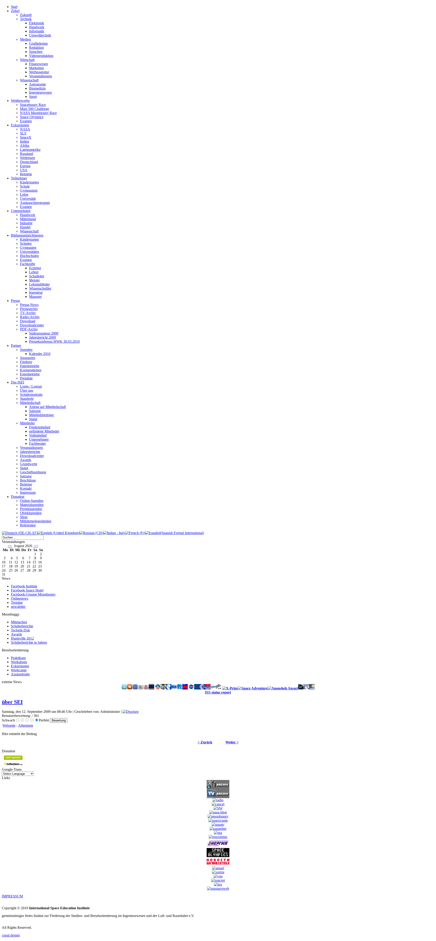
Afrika (24, 145)
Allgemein (25, 725)
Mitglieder (27, 423)
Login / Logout (31, 386)
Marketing (36, 68)
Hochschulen (29, 256)
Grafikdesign (38, 43)
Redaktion (36, 47)
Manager (35, 296)
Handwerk (36, 27)
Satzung (35, 411)
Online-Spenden (31, 501)
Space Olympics (31, 117)
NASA (25, 129)
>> (35, 546)
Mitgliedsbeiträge (41, 415)
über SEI (12, 702)
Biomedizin (37, 88)
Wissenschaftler (40, 288)
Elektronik (36, 23)
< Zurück (205, 742)
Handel (25, 227)
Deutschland (29, 162)
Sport (33, 96)
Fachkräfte (27, 264)
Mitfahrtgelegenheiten (35, 521)
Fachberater (37, 443)
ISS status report (218, 692)
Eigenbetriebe (30, 374)
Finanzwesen (38, 64)
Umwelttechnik (40, 35)
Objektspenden (31, 513)
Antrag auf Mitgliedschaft (47, 407)
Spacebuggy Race (33, 105)
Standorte (27, 399)
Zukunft (26, 15)
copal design (11, 935)
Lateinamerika (30, 150)
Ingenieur (36, 292)
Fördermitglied (39, 427)
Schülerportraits (31, 394)
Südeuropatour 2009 (43, 333)
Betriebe (26, 174)
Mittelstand (28, 219)
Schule (25, 186)
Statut (33, 419)
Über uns (26, 390)
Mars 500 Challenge (34, 109)
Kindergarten (29, 182)
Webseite (8, 725)
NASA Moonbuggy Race (38, 113)
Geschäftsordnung (33, 472)
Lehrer (34, 272)
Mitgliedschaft (30, 403)
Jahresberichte (30, 452)
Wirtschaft (27, 60)
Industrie (26, 223)
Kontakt (26, 488)
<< (10, 546)
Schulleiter (36, 276)
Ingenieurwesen (40, 92)
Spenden (26, 350)
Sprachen (35, 52)
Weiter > (232, 742)
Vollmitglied (38, 435)
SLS (23, 133)
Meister (34, 280)
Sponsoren (27, 358)
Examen (26, 121)
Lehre (24, 194)
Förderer (26, 362)
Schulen (26, 243)
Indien (24, 141)
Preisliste (26, 378)
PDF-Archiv (29, 329)
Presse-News (29, 305)
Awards (25, 460)
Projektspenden (31, 509)
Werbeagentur (39, 72)
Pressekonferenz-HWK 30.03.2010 (54, 341)
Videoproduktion (41, 56)
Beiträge (26, 484)
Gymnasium (28, 190)
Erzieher (35, 268)
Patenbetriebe (29, 366)
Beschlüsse (28, 480)
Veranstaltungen (40, 76)
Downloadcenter (32, 325)
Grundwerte (28, 464)
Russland (26, 154)
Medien (25, 39)
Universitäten (29, 252)
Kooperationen (30, 370)
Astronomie (37, 84)
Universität (28, 198)
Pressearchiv (29, 309)
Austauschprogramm (35, 203)
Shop (23, 517)
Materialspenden (32, 505)
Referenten (28, 525)
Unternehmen (39, 439)
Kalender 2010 (39, 354)
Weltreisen (27, 158)
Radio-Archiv (30, 317)
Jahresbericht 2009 (42, 337)
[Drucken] (130, 712)
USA (23, 170)
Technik (26, 19)
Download (27, 321)
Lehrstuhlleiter (39, 284)
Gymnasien (28, 247)
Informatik (36, 31)
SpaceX (25, 137)
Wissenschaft (29, 80)
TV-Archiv (28, 313)
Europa (25, 166)
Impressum (28, 492)
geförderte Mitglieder (44, 431)
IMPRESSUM (12, 896)
